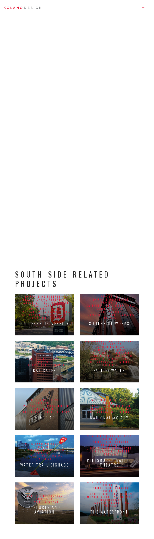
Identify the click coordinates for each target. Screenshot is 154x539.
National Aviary (109, 417)
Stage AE (45, 417)
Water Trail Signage (44, 465)
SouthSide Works (109, 323)
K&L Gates (44, 370)
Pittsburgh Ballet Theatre (109, 462)
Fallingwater (109, 370)
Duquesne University (44, 323)
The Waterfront (109, 512)
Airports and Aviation (44, 509)
